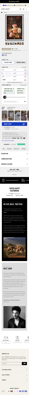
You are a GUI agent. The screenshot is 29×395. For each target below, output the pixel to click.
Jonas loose (16, 148)
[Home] (1, 12)
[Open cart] (20, 9)
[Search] (23, 9)
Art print (9, 148)
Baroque (24, 148)
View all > (14, 174)
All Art (5, 12)
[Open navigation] (27, 9)
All (3, 148)
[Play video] (13, 43)
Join (24, 363)
